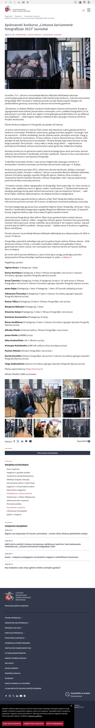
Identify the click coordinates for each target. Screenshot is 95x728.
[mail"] (30, 441)
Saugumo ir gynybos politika (18, 472)
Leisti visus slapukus (12, 723)
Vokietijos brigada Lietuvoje (18, 479)
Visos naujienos (13, 469)
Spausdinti (82, 441)
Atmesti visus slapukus (34, 723)
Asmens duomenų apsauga (15, 658)
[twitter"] (18, 441)
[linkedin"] (22, 441)
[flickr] (27, 2)
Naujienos (18, 16)
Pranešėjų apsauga (12, 673)
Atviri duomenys (11, 668)
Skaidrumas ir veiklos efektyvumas (21, 497)
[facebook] (6, 2)
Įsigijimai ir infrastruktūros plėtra (20, 486)
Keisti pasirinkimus (55, 723)
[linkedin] (19, 2)
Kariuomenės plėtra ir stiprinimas (21, 483)
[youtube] (23, 2)
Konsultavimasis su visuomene (17, 683)
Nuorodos (9, 678)
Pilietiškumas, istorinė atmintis (19, 493)
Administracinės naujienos (18, 500)
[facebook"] (14, 441)
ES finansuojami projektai (15, 653)
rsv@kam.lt (66, 257)
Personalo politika (14, 504)
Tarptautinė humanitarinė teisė (18, 648)
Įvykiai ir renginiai (14, 514)
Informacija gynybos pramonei (17, 643)
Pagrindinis (8, 16)
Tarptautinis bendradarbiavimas (20, 476)
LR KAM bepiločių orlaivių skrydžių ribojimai (23, 688)
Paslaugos (9, 663)
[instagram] (10, 2)
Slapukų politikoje (35, 716)
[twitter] (14, 2)
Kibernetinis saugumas (16, 490)
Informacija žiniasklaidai (47, 453)
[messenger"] (26, 441)
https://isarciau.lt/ (34, 369)
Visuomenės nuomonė (32, 16)
